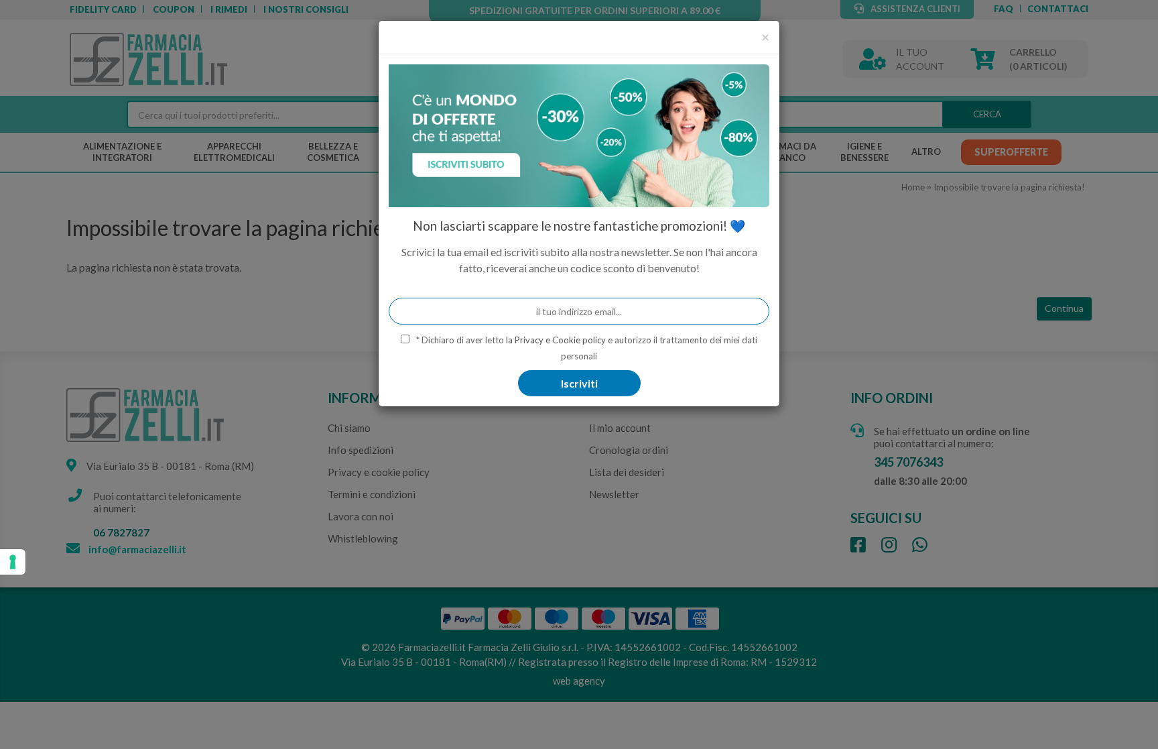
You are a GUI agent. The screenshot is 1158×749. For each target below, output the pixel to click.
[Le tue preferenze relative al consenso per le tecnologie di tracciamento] (12, 562)
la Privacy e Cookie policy (556, 340)
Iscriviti (579, 383)
